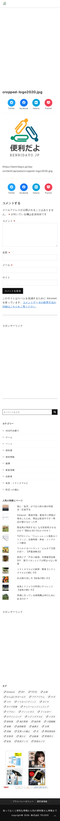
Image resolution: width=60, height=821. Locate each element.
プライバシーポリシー (23, 801)
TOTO (34, 692)
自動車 (9, 476)
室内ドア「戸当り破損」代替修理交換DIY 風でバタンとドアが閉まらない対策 (37, 560)
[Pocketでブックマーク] (48, 103)
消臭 (9, 731)
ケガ (53, 697)
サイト (6, 277)
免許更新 (23, 721)
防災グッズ (22, 741)
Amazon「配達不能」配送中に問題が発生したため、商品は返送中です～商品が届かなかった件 (36, 518)
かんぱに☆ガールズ (16, 697)
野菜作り (49, 736)
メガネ (52, 716)
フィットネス (27, 712)
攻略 (9, 726)
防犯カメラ (39, 741)
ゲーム (9, 437)
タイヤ (46, 702)
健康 (8, 463)
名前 (6, 252)
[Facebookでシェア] (24, 103)
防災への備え (12, 489)
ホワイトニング (14, 716)
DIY (23, 692)
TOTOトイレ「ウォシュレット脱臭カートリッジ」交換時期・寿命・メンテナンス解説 (37, 539)
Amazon (11, 692)
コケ (9, 702)
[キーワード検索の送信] (55, 412)
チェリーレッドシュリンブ (36, 707)
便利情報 (10, 457)
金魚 (9, 741)
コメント (8, 220)
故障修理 (21, 726)
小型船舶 (51, 721)
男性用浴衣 (50, 731)
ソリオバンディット (26, 702)
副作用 (37, 721)
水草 (47, 726)
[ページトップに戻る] (54, 815)
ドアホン (11, 712)
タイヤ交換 (12, 707)
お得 (45, 692)
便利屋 (9, 450)
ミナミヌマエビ (35, 716)
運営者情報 (42, 801)
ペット (9, 443)
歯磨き (35, 726)
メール (7, 265)
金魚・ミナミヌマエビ (17, 483)
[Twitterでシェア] (11, 103)
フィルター (45, 712)
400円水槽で (12, 430)
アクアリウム (38, 697)
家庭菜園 (10, 470)
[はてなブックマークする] (36, 103)
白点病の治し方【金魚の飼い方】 (34, 578)
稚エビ (22, 736)
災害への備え (23, 731)
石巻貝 (10, 736)
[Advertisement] (30, 47)
